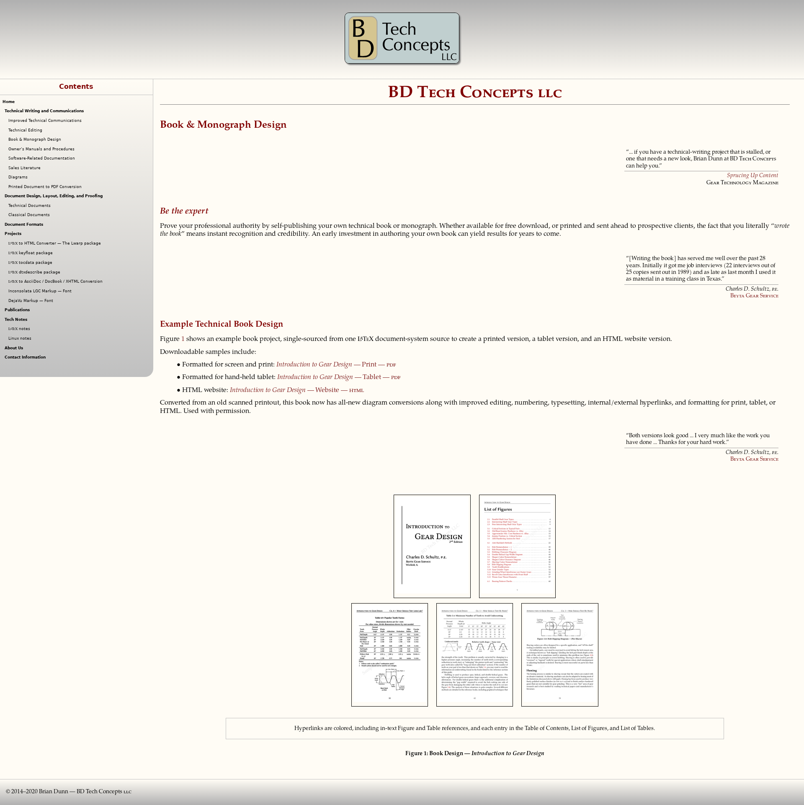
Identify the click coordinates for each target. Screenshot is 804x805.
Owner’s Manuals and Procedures (42, 149)
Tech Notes (17, 319)
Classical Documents (30, 215)
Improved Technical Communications (46, 121)
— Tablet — (339, 377)
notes (20, 329)
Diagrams (19, 177)
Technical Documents (30, 206)
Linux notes (20, 338)
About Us (15, 348)
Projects (14, 234)
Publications (18, 310)
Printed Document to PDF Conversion (46, 187)
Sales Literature (25, 168)
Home (9, 102)
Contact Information (26, 357)
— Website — (297, 390)
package (31, 253)
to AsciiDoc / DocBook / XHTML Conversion (56, 281)
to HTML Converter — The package (55, 243)
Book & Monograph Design (35, 139)
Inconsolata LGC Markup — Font (41, 291)
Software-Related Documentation (42, 158)
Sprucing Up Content (752, 176)
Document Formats (25, 224)
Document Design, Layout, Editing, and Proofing (55, 196)
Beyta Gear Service (754, 296)
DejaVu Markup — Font (31, 301)
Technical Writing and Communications (45, 111)
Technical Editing (26, 130)
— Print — (336, 364)
